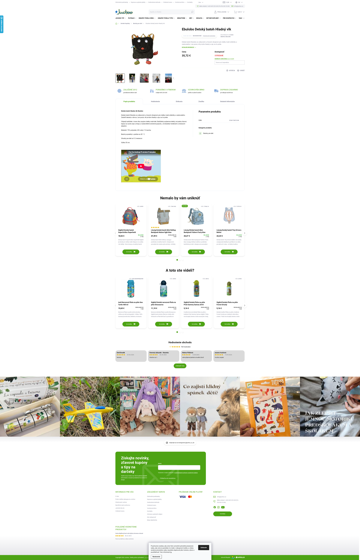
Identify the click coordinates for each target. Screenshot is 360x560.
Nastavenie (156, 557)
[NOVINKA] (196, 216)
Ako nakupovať (151, 517)
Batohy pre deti (208, 133)
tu (171, 552)
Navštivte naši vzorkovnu (122, 505)
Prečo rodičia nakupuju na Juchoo (125, 499)
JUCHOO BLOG (119, 508)
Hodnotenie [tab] (155, 101)
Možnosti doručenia (224, 58)
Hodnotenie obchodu (154, 2)
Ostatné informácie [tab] (227, 101)
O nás (117, 496)
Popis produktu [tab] (129, 101)
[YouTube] (223, 507)
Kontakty (190, 2)
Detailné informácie (188, 47)
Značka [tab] (201, 101)
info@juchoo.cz (221, 497)
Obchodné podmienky (121, 2)
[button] (177, 260)
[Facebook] (214, 507)
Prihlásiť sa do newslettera (167, 478)
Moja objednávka (152, 520)
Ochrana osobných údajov (154, 514)
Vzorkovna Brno (179, 2)
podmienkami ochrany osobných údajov (186, 472)
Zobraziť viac (180, 366)
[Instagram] (218, 507)
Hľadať (192, 12)
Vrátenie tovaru (167, 2)
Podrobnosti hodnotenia (209, 35)
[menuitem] (120, 18)
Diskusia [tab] (179, 101)
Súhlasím (204, 547)
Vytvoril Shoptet (225, 557)
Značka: (225, 36)
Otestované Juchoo (121, 502)
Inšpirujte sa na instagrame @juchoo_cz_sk (181, 442)
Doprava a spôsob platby (138, 2)
